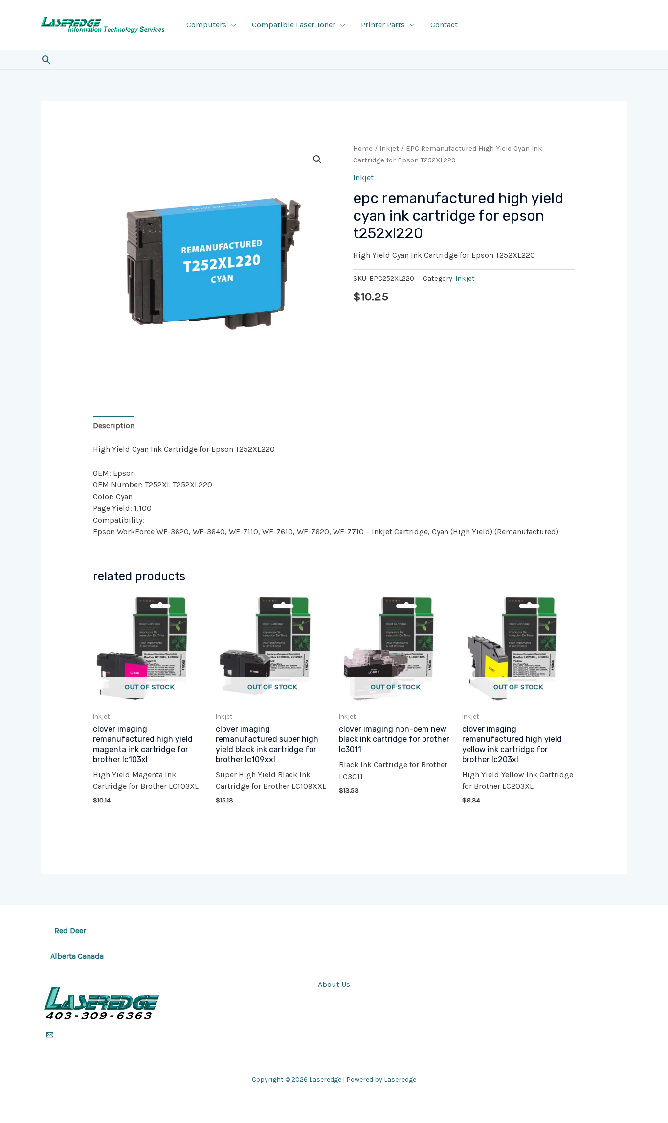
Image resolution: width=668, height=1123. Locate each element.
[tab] (113, 425)
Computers (206, 24)
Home (363, 148)
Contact (444, 24)
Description (113, 425)
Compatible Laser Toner (293, 24)
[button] (47, 60)
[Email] (50, 1035)
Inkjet (389, 148)
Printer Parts (383, 24)
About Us (334, 984)
